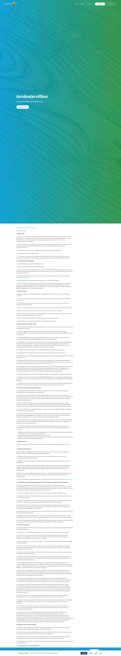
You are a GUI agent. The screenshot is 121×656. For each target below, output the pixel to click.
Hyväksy (84, 653)
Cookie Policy (54, 653)
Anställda (81, 4)
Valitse (96, 653)
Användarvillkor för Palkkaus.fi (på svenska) (26, 227)
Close (100, 653)
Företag (76, 4)
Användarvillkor (22, 107)
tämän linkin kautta (24, 277)
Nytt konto (100, 4)
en (91, 4)
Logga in (111, 4)
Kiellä (90, 653)
